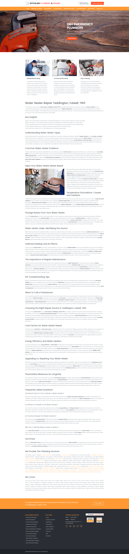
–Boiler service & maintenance (95, 466)
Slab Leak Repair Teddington (32, 538)
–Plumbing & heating (92, 470)
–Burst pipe (96, 468)
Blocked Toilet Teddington (31, 517)
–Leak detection (65, 470)
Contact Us (99, 8)
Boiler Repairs (47, 8)
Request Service (72, 38)
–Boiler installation (46, 455)
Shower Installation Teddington (32, 531)
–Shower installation (36, 472)
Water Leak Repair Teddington (32, 542)
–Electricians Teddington (49, 468)
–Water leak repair (84, 472)
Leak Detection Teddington (31, 524)
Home (27, 8)
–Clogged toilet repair (33, 470)
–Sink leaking (52, 472)
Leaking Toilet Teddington (31, 526)
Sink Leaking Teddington (31, 536)
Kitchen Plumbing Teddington (32, 522)
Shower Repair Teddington (31, 533)
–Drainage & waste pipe (97, 455)
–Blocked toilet (81, 468)
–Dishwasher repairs (39, 460)
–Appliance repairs (29, 458)
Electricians (91, 8)
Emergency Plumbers (36, 8)
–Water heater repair (75, 472)
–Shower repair (45, 472)
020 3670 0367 (84, 4)
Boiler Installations (69, 8)
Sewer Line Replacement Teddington (33, 529)
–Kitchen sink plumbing (54, 470)
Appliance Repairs (81, 8)
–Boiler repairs (58, 458)
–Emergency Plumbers (74, 466)
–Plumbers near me (82, 470)
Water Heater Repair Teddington (32, 540)
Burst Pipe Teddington (30, 519)
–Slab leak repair (66, 472)
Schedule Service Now (97, 3)
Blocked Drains (57, 8)
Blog (47, 533)
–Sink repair (59, 472)
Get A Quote (98, 503)
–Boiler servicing (66, 455)
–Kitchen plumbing (43, 470)
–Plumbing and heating (95, 472)
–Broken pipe (89, 468)
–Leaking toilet (72, 470)
